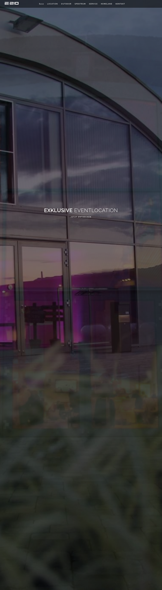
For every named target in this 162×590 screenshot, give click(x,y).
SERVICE (93, 4)
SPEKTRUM (80, 4)
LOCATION (52, 4)
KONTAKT (120, 4)
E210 (41, 4)
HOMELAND (106, 4)
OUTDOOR (66, 4)
